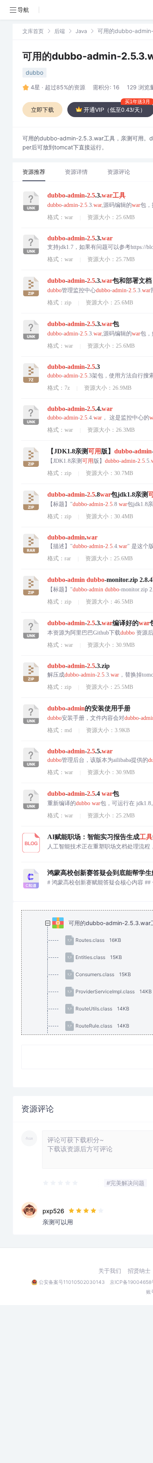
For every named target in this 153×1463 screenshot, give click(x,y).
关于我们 (109, 1271)
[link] (33, 30)
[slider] (61, 1183)
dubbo (34, 72)
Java (81, 31)
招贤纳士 (139, 1271)
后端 (59, 31)
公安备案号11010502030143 (72, 1282)
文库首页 (33, 31)
